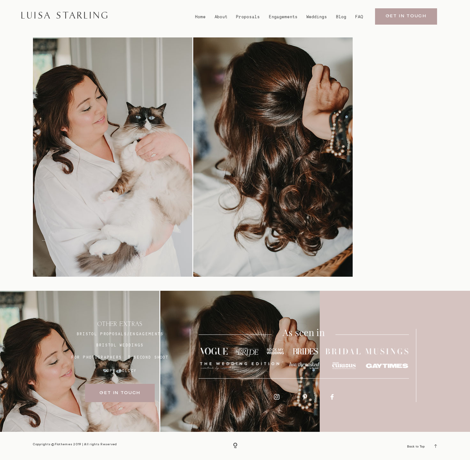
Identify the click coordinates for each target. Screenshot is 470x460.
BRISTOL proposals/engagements (120, 334)
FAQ (359, 16)
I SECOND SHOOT (148, 357)
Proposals (248, 16)
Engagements (283, 16)
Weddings (316, 16)
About (221, 16)
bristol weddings (120, 345)
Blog (341, 16)
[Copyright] (235, 446)
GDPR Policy (120, 371)
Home (200, 16)
